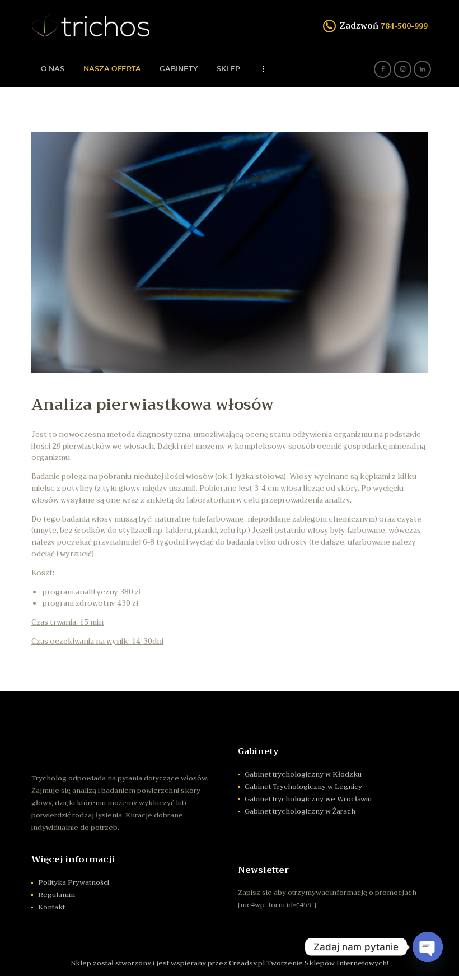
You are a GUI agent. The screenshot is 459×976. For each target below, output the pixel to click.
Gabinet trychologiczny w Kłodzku (303, 774)
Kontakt (51, 907)
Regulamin (56, 895)
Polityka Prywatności (73, 882)
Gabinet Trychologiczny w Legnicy (303, 786)
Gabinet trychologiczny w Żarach (300, 811)
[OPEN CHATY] (428, 947)
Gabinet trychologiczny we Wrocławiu (308, 799)
